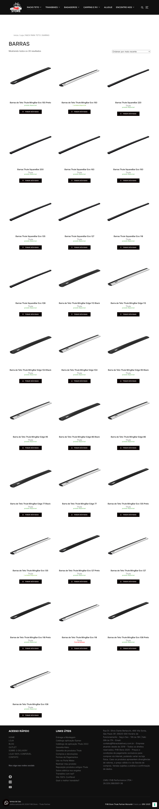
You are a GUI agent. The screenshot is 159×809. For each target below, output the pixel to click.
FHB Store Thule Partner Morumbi (119, 804)
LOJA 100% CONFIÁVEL (20, 754)
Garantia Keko (62, 747)
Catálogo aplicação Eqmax (68, 740)
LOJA (11, 740)
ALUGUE (108, 7)
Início (16, 35)
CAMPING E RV (90, 7)
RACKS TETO (33, 7)
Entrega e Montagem (65, 737)
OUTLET (13, 747)
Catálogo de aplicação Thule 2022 (72, 744)
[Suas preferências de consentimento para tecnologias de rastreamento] (154, 804)
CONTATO (13, 757)
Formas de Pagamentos (67, 757)
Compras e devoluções (67, 754)
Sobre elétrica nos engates (68, 770)
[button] (6, 803)
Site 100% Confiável (65, 777)
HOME (12, 737)
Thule (128, 105)
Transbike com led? (65, 773)
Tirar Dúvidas (32, 112)
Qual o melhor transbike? (67, 780)
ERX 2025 (146, 804)
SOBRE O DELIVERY (18, 750)
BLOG (11, 744)
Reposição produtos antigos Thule (72, 767)
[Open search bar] (142, 7)
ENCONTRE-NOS (124, 7)
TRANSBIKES (51, 7)
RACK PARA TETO (33, 35)
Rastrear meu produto (66, 764)
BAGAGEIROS (70, 7)
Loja (22, 35)
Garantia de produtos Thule (68, 750)
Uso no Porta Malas (65, 760)
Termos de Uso (15, 801)
